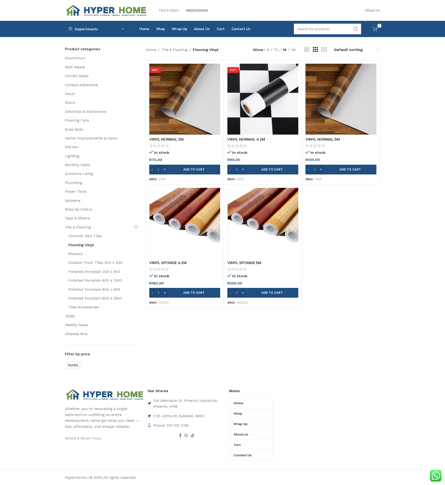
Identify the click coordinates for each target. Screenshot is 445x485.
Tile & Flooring (78, 227)
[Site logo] (106, 10)
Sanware (72, 200)
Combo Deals (77, 76)
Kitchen (72, 147)
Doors (70, 102)
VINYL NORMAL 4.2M (246, 139)
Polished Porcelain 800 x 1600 (95, 298)
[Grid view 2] (306, 49)
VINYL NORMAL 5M (322, 139)
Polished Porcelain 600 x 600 (94, 289)
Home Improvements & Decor (91, 138)
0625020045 (197, 10)
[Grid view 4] (324, 49)
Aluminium (75, 58)
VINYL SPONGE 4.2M (167, 262)
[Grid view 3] (315, 49)
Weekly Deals (76, 325)
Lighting (72, 156)
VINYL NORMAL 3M (166, 139)
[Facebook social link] (180, 435)
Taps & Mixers (77, 218)
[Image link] (104, 394)
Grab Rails (74, 129)
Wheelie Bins (76, 334)
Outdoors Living (79, 173)
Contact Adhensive (81, 85)
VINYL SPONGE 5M (244, 262)
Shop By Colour (78, 209)
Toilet (70, 316)
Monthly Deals (77, 165)
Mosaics (75, 254)
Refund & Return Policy (83, 438)
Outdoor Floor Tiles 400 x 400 (95, 262)
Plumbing (73, 182)
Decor (70, 93)
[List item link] (187, 425)
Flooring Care (77, 120)
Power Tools (75, 191)
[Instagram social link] (186, 435)
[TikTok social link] (192, 435)
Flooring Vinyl (81, 245)
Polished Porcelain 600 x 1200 (95, 280)
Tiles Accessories (83, 307)
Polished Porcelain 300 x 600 (94, 271)
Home (151, 49)
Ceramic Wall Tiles (85, 236)
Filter (73, 365)
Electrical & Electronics (85, 111)
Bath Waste (75, 67)
